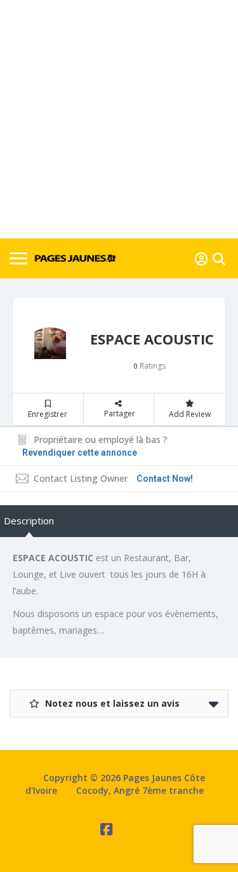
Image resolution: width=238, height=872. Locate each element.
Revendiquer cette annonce (79, 452)
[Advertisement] (119, 119)
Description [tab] (29, 520)
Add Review (190, 414)
